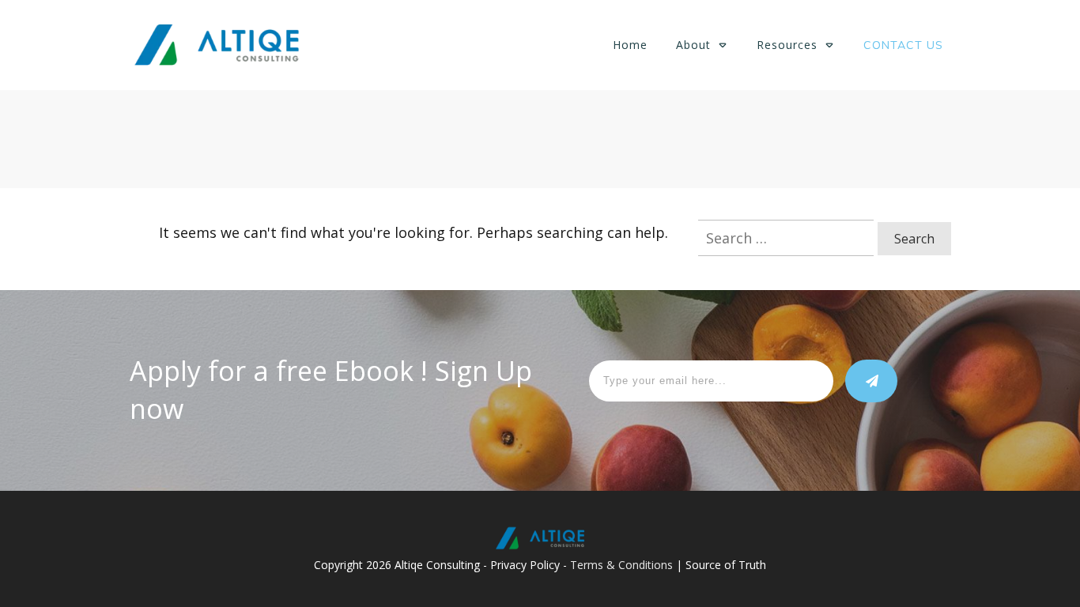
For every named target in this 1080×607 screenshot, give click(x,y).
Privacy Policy (525, 564)
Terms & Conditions (621, 564)
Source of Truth (725, 564)
